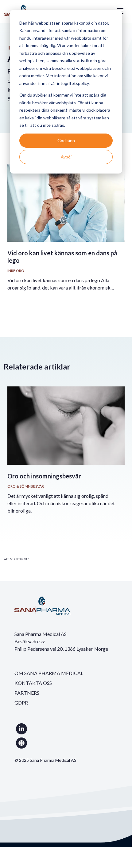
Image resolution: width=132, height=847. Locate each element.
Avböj (66, 156)
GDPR (21, 702)
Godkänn (66, 140)
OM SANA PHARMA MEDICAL (48, 673)
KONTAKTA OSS (33, 683)
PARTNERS (26, 693)
